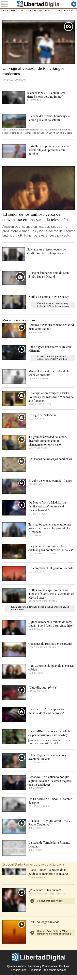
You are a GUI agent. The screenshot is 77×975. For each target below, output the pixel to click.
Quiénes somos (16, 966)
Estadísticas (18, 970)
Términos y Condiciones (42, 966)
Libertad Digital (38, 4)
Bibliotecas (17, 10)
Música (49, 10)
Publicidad (35, 970)
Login (73, 4)
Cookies (64, 966)
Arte (28, 10)
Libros (4, 10)
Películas (68, 10)
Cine (58, 10)
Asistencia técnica (54, 970)
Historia (38, 10)
